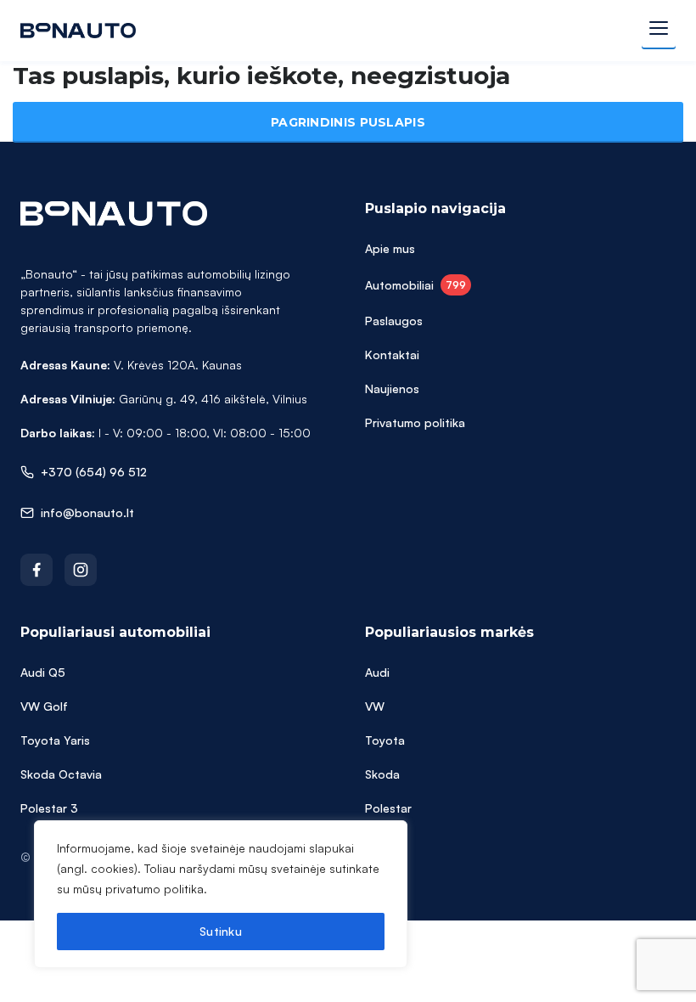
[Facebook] (36, 570)
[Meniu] (659, 31)
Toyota (385, 740)
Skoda (382, 774)
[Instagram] (81, 570)
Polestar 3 (49, 808)
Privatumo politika (415, 422)
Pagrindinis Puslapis (348, 122)
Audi (377, 672)
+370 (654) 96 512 (94, 471)
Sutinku (220, 931)
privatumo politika (154, 888)
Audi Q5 (42, 672)
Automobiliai (415, 285)
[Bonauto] (78, 30)
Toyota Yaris (55, 740)
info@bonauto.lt (87, 512)
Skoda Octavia (61, 774)
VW (374, 706)
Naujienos (392, 388)
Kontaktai (392, 354)
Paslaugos (394, 320)
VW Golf (44, 706)
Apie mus (390, 248)
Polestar (388, 808)
